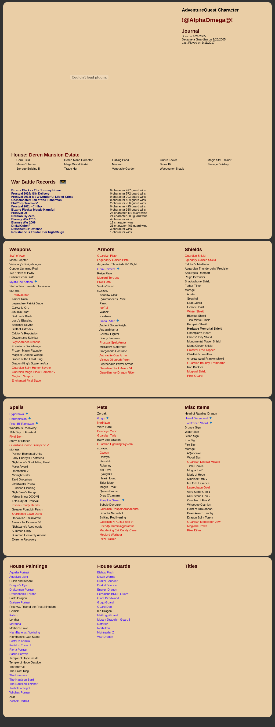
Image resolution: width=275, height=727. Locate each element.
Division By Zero (23, 216)
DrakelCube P (20, 225)
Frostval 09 (19, 212)
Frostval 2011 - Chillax (26, 206)
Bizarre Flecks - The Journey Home (36, 190)
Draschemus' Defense (26, 228)
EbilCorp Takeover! (24, 203)
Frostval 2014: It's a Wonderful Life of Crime (42, 196)
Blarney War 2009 (23, 222)
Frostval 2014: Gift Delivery (30, 193)
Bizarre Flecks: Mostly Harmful (33, 209)
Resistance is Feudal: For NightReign (37, 232)
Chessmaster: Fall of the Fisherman (36, 200)
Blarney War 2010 (23, 219)
